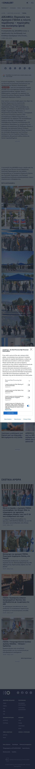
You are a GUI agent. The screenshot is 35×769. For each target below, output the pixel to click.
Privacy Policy (27, 419)
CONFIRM (10, 413)
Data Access (17, 419)
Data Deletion (8, 419)
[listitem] (17, 381)
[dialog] (17, 384)
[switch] (28, 385)
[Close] (31, 350)
